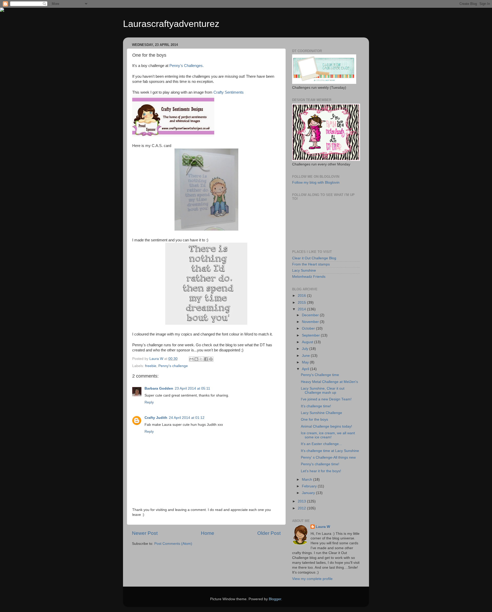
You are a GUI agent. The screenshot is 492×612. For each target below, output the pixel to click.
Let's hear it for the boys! (321, 471)
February (310, 486)
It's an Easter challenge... (321, 444)
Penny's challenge (173, 366)
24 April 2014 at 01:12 (186, 418)
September (311, 335)
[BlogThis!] (196, 359)
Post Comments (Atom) (173, 544)
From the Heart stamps (311, 264)
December (311, 315)
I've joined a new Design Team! (326, 399)
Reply (149, 402)
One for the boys (314, 419)
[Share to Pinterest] (210, 359)
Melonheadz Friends (308, 277)
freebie (150, 366)
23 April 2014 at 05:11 (192, 388)
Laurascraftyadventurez (171, 23)
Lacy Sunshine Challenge (321, 413)
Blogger (275, 599)
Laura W (323, 527)
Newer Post (145, 533)
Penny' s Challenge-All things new (328, 457)
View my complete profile (312, 579)
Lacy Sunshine (304, 270)
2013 (302, 501)
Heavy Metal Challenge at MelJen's (329, 382)
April (306, 369)
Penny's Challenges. (187, 66)
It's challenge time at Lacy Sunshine (330, 451)
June (306, 356)
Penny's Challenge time (320, 375)
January (309, 493)
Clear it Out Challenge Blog (314, 258)
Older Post (269, 533)
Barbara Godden (159, 388)
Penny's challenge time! (320, 464)
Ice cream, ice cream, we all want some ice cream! (328, 435)
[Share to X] (201, 359)
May (306, 362)
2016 (302, 296)
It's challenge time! (316, 406)
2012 (302, 508)
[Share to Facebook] (206, 359)
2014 (302, 309)
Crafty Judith (156, 418)
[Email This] (191, 359)
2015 (302, 302)
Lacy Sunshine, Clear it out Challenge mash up (322, 390)
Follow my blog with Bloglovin (316, 182)
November (311, 322)
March (307, 479)
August (308, 342)
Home (207, 533)
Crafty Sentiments (228, 92)
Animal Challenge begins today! (326, 426)
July (305, 349)
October (309, 328)
